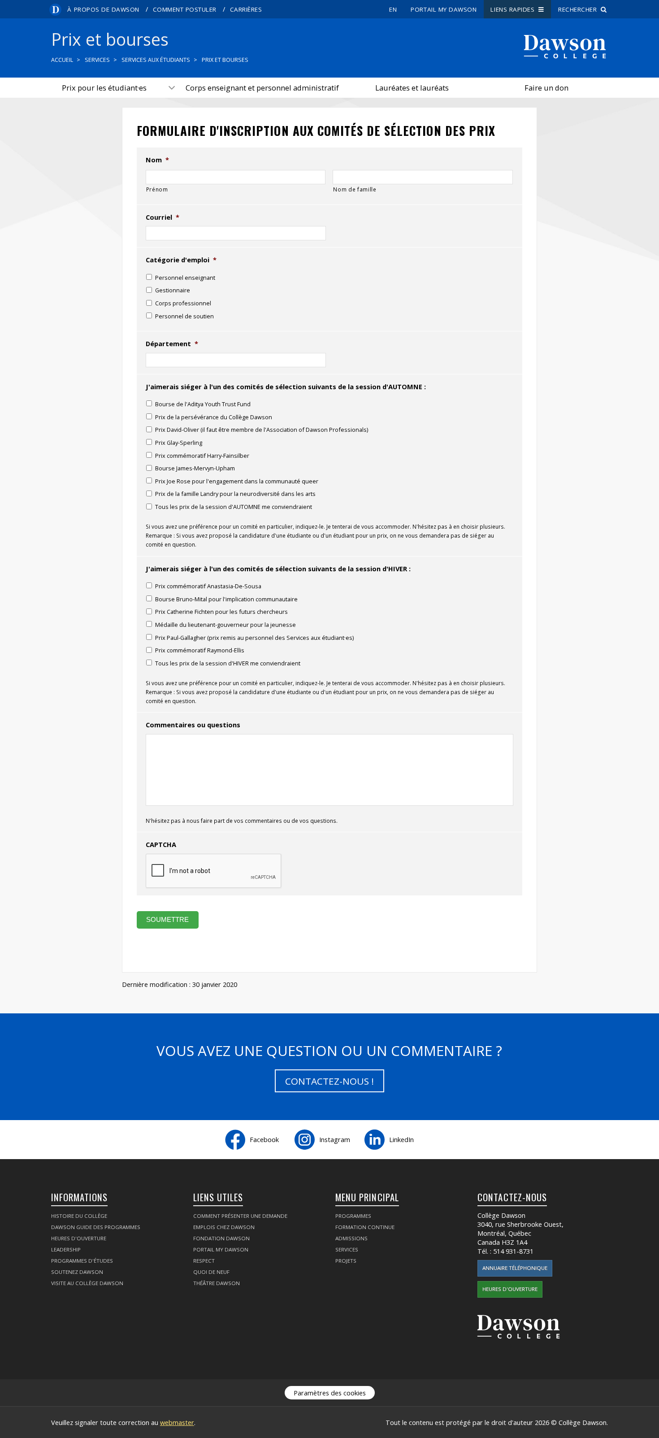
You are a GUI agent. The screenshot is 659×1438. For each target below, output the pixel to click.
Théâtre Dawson (216, 1283)
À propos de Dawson (103, 9)
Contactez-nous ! (329, 1081)
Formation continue (365, 1227)
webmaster (177, 1422)
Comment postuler (185, 9)
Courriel (162, 217)
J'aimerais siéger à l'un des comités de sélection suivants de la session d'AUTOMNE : (286, 386)
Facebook (264, 1139)
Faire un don (546, 88)
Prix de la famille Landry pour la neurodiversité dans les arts (235, 494)
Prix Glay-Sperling (178, 443)
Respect (204, 1260)
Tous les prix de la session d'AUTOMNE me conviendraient (233, 507)
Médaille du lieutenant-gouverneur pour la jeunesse (225, 625)
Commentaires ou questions (193, 725)
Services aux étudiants (155, 60)
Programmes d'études (82, 1260)
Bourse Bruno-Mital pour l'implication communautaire (226, 599)
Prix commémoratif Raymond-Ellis (199, 650)
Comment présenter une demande (240, 1215)
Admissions (351, 1238)
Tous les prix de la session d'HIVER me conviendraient (227, 663)
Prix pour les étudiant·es (104, 88)
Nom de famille (354, 189)
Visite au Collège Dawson (87, 1283)
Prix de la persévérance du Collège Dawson (213, 417)
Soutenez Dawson (77, 1272)
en (393, 9)
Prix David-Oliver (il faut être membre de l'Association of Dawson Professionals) (261, 430)
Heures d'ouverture (78, 1238)
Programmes (353, 1215)
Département (172, 343)
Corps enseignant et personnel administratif (262, 88)
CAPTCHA (161, 844)
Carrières (246, 9)
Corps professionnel (183, 303)
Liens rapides (514, 9)
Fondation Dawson (221, 1238)
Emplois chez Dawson (224, 1227)
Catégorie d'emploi (181, 260)
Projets (345, 1260)
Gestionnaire (172, 290)
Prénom (157, 189)
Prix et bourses (225, 60)
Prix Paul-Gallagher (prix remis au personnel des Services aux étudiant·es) (254, 638)
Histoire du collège (79, 1215)
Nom (157, 160)
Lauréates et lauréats (412, 88)
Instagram (334, 1139)
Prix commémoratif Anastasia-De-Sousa (208, 586)
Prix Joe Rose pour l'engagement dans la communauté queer (236, 481)
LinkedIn (401, 1139)
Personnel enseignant (185, 278)
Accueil (62, 60)
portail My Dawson (444, 9)
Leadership (66, 1249)
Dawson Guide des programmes (95, 1227)
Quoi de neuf (211, 1272)
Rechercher (579, 9)
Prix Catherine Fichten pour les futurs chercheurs (221, 612)
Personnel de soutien (184, 316)
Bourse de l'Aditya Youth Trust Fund (203, 404)
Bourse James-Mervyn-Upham (195, 468)
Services (97, 60)
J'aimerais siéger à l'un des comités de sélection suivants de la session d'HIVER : (278, 569)
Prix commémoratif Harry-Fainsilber (202, 456)
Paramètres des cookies (330, 1392)
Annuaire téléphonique (514, 1267)
